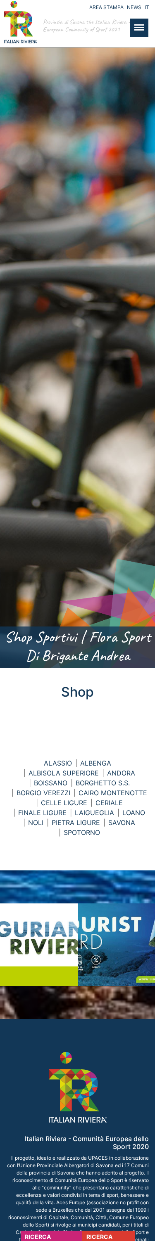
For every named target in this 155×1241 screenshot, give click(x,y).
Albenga (95, 763)
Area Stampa (106, 7)
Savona (121, 822)
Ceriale (109, 803)
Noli (35, 822)
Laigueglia (94, 812)
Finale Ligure (42, 812)
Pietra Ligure (76, 822)
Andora (121, 773)
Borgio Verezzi (43, 793)
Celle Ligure (64, 803)
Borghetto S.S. (103, 783)
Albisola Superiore (64, 773)
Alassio (58, 763)
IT (147, 7)
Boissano (50, 783)
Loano (133, 812)
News (134, 7)
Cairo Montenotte (113, 793)
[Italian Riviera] (18, 30)
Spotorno (82, 832)
